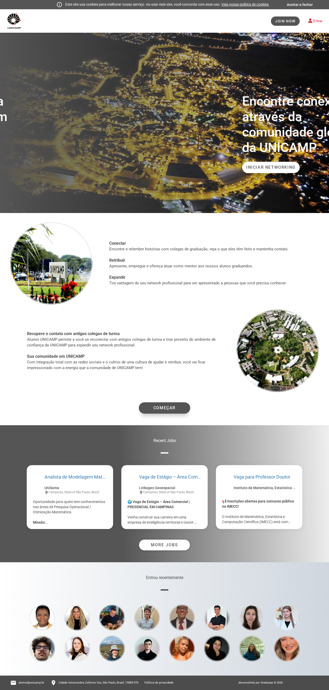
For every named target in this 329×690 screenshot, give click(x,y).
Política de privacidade (158, 682)
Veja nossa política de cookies (245, 4)
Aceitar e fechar (300, 5)
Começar (164, 407)
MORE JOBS (164, 544)
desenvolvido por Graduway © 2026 (261, 682)
